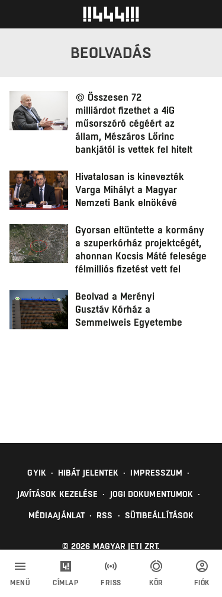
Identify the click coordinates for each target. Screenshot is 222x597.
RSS (104, 515)
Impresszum (156, 472)
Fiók (202, 583)
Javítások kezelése (57, 494)
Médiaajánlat (56, 515)
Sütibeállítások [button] (159, 515)
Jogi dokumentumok (152, 494)
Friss (111, 583)
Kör (156, 583)
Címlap (65, 583)
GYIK (36, 472)
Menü (20, 583)
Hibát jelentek (88, 472)
